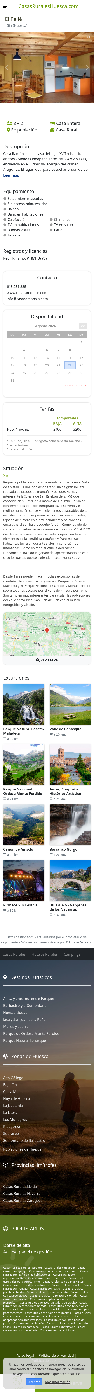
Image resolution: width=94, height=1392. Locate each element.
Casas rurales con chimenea (41, 1316)
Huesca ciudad (15, 1012)
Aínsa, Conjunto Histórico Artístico (65, 791)
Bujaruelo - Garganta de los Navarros (68, 907)
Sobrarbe (11, 1133)
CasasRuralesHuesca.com (48, 6)
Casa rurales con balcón (28, 1323)
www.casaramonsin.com (27, 292)
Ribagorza (11, 1126)
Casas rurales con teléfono (58, 1327)
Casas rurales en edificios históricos (26, 1285)
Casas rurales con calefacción (58, 1330)
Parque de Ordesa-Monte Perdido (31, 1033)
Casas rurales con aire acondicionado (54, 1295)
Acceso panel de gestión (27, 1252)
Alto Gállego (13, 1077)
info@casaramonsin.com (27, 298)
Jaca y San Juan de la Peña (24, 1019)
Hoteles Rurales (45, 954)
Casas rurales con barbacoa (21, 1327)
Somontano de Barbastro (24, 1140)
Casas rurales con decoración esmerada (45, 1304)
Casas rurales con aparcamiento (47, 1292)
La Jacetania (13, 1105)
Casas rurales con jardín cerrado (67, 1323)
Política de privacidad (56, 1355)
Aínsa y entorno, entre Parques (29, 998)
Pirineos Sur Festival (21, 905)
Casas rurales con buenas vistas (63, 1281)
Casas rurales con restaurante (22, 1268)
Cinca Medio (13, 1091)
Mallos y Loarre (16, 1026)
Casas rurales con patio (45, 1288)
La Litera (10, 1112)
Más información (57, 1382)
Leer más (11, 175)
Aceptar (34, 1382)
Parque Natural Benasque (24, 1040)
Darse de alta (16, 1245)
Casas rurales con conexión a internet (53, 1271)
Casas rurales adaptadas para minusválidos (40, 1318)
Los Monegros (15, 1119)
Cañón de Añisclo (18, 849)
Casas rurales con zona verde (47, 1278)
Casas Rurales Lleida (20, 1186)
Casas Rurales (14, 954)
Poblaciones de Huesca (22, 1149)
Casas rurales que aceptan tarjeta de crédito (48, 1302)
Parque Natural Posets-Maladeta (23, 731)
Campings (72, 954)
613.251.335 (16, 286)
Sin (9, 25)
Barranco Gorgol (64, 849)
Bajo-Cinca (12, 1084)
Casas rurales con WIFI (66, 1285)
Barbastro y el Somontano (25, 1005)
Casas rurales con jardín (59, 1268)
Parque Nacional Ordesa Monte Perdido (22, 791)
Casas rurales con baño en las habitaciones (45, 1272)
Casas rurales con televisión (44, 1309)
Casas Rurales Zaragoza (23, 1200)
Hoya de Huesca (16, 1098)
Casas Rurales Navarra (21, 1193)
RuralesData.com (80, 942)
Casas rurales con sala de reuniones (48, 1313)
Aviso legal (25, 1355)
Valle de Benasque (65, 729)
